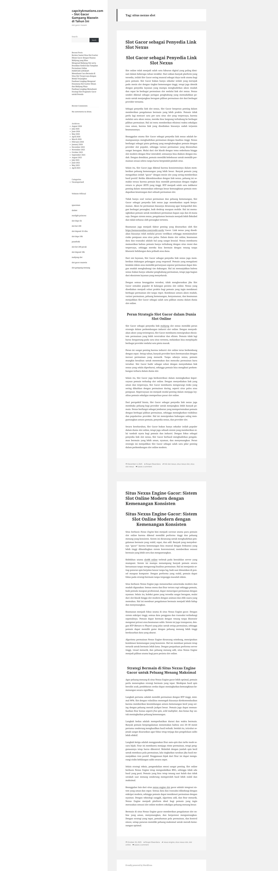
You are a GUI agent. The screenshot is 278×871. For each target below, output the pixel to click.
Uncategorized (78, 182)
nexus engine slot (161, 787)
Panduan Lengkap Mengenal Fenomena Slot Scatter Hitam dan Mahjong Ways (84, 84)
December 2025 (78, 147)
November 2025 (78, 149)
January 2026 (77, 144)
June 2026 (76, 131)
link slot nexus (170, 464)
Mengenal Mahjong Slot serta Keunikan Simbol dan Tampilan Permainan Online (85, 65)
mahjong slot (77, 257)
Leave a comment (145, 466)
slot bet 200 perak (79, 247)
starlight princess (79, 215)
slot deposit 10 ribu (80, 231)
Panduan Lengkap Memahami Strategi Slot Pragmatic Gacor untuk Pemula (84, 91)
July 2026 (75, 129)
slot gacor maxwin (79, 262)
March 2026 (77, 139)
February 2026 (78, 142)
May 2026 (76, 134)
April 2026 (76, 136)
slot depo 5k (77, 221)
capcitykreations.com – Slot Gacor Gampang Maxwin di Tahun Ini (87, 16)
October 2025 (77, 152)
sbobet (74, 210)
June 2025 (76, 162)
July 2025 (75, 160)
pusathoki (76, 241)
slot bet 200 (76, 226)
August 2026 (77, 126)
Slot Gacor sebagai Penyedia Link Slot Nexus (161, 44)
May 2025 (76, 165)
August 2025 (77, 157)
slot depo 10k (77, 236)
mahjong (165, 325)
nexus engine (169, 842)
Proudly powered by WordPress (139, 865)
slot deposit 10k (78, 252)
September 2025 (78, 155)
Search (75, 36)
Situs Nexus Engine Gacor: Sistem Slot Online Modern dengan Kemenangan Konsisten (161, 498)
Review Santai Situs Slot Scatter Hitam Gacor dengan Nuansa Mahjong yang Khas (85, 58)
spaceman (76, 205)
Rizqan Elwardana (153, 464)
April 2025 (76, 168)
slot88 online (150, 559)
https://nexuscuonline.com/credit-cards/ (145, 230)
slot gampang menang (81, 268)
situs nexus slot (183, 464)
